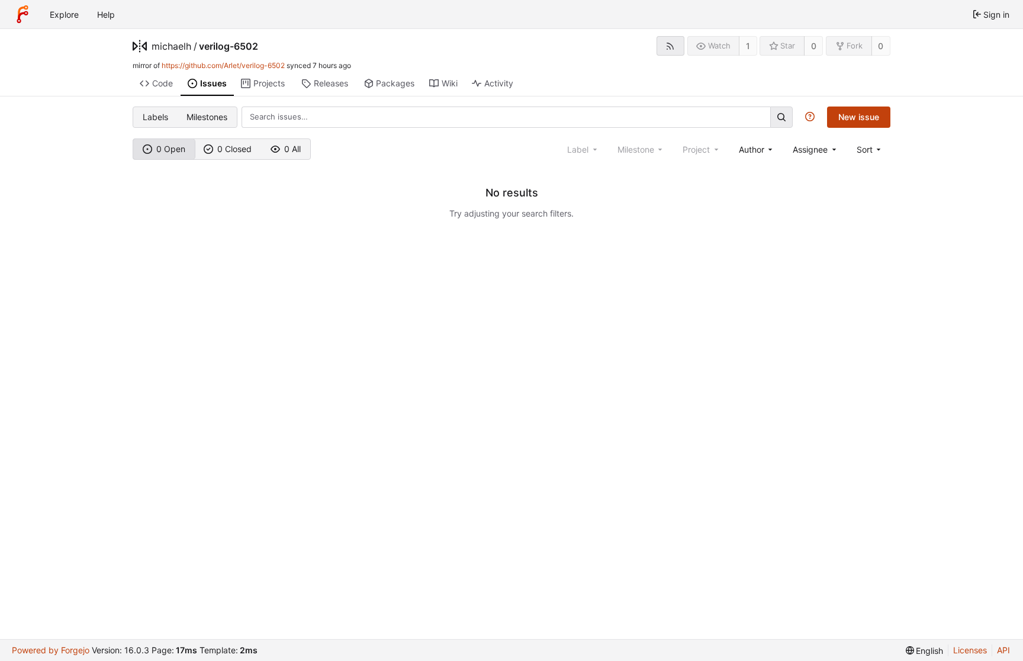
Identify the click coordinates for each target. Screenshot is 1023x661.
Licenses (970, 650)
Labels (155, 117)
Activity (498, 83)
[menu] (870, 149)
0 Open (170, 149)
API (1003, 650)
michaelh (171, 46)
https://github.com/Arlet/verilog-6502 (223, 65)
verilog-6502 (228, 46)
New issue (858, 117)
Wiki (450, 83)
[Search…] (781, 117)
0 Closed (234, 149)
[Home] (22, 14)
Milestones (206, 117)
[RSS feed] (670, 46)
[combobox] (757, 149)
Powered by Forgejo (50, 650)
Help (106, 14)
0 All (292, 149)
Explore (64, 14)
